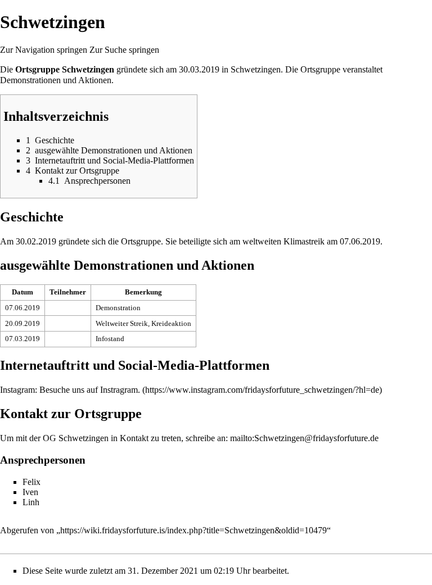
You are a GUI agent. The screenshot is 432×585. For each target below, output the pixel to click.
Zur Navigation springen (43, 50)
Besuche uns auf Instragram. (89, 389)
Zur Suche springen (124, 50)
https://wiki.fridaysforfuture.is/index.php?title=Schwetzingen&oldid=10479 (193, 530)
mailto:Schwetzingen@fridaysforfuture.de (304, 438)
